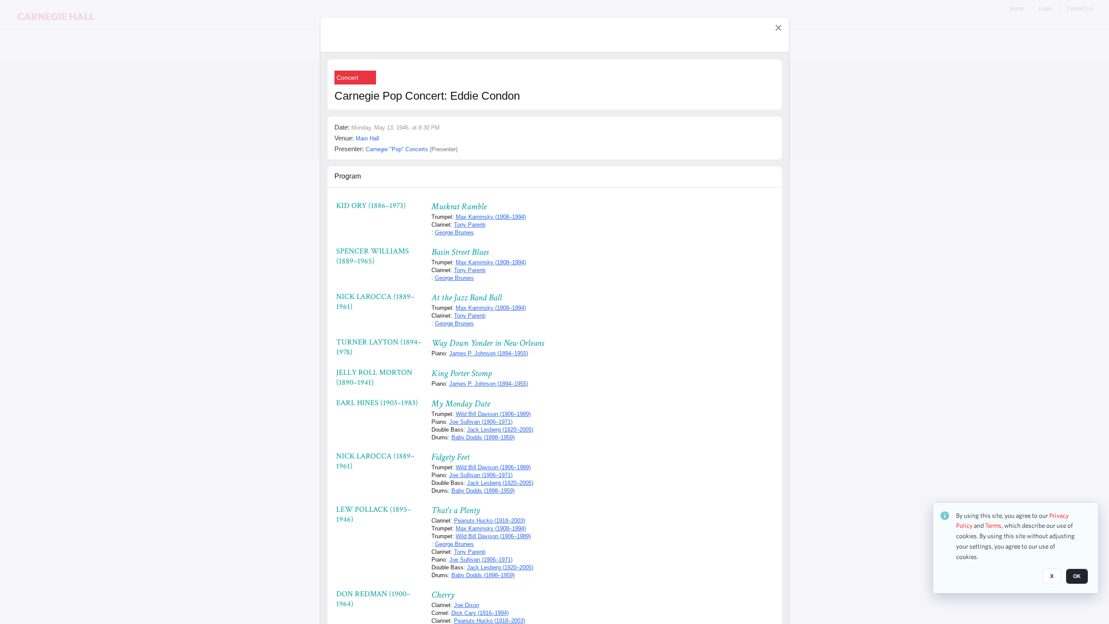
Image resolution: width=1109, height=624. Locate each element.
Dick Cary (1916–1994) (480, 613)
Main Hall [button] (367, 138)
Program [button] (347, 176)
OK (1077, 577)
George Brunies (454, 232)
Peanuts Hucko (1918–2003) (489, 520)
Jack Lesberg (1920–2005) (500, 429)
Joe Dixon (466, 605)
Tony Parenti (470, 224)
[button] (778, 28)
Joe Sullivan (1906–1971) (480, 422)
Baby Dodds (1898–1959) (483, 437)
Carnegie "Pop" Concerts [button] (397, 149)
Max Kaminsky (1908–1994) (491, 217)
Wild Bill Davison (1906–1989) (493, 414)
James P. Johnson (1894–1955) (488, 353)
